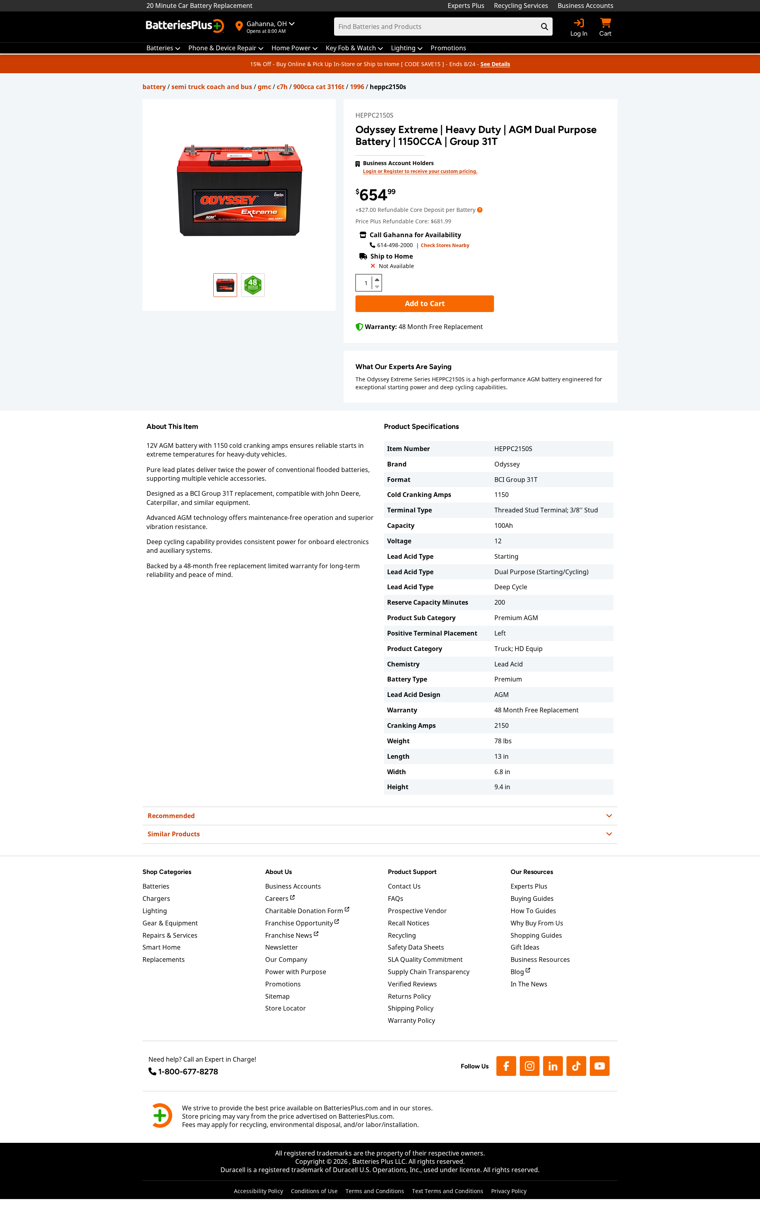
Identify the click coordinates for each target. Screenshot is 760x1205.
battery (154, 86)
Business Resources (540, 959)
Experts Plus (466, 5)
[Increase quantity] (377, 279)
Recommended (171, 815)
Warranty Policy (411, 1020)
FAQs (395, 898)
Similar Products (174, 834)
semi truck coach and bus (211, 86)
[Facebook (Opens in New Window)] (506, 1066)
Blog (518, 971)
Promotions (283, 984)
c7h (282, 86)
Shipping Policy (410, 1008)
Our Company (286, 959)
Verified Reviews (412, 984)
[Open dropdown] (480, 209)
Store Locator (285, 1008)
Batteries (155, 886)
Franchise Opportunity (299, 923)
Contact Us (404, 886)
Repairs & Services (170, 935)
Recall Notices (408, 923)
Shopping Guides (536, 935)
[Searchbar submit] (545, 26)
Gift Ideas (525, 947)
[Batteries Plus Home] (186, 26)
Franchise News (289, 935)
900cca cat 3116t (318, 86)
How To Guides (533, 910)
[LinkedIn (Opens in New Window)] (553, 1066)
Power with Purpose (295, 971)
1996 (357, 86)
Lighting (154, 910)
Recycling (402, 935)
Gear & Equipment (170, 923)
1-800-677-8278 (188, 1071)
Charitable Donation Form (305, 910)
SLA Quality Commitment (425, 959)
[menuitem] (163, 48)
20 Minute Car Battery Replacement (199, 5)
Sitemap (277, 996)
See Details (495, 64)
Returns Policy (409, 996)
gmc (264, 86)
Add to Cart (425, 303)
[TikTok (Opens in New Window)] (576, 1066)
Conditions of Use (314, 1191)
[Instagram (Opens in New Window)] (530, 1066)
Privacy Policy (508, 1191)
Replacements (163, 959)
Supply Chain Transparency (428, 971)
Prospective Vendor (417, 910)
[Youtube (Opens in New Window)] (600, 1066)
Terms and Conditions (375, 1191)
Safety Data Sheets (416, 947)
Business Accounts (586, 5)
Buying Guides (532, 898)
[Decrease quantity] (377, 286)
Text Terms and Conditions (447, 1191)
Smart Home (161, 947)
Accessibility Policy (258, 1191)
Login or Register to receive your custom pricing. (420, 171)
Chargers (156, 898)
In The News (529, 984)
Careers (277, 898)
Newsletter (281, 947)
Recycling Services (521, 5)
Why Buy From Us (537, 923)
